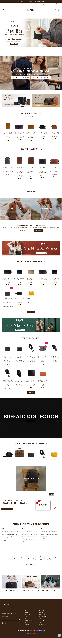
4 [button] (45, 46)
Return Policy (41, 620)
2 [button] (26, 46)
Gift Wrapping (42, 614)
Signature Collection (45, 14)
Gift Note (41, 612)
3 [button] (35, 46)
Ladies (30, 14)
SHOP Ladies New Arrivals (40, 77)
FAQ (40, 618)
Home (7, 14)
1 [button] (16, 46)
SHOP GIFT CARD (7, 509)
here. (34, 564)
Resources (31, 16)
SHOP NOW (50, 593)
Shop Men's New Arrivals (20, 77)
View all (31, 116)
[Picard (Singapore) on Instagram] (3, 623)
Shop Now (11, 593)
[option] (31, 1)
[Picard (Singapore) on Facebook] (5, 623)
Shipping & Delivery (43, 616)
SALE (55, 14)
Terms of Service (42, 624)
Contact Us (41, 626)
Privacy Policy (42, 622)
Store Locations (42, 610)
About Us (13, 14)
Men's (35, 14)
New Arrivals (22, 14)
